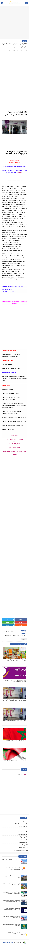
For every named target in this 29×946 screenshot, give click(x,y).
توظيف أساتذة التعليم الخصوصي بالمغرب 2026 (15, 660)
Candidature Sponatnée (20, 850)
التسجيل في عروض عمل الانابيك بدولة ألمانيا (15, 740)
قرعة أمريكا (23, 837)
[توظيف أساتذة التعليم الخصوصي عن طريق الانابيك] (14, 714)
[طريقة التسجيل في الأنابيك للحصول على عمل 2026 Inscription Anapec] (14, 673)
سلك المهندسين (22, 834)
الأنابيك (24, 41)
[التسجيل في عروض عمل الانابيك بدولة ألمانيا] (14, 734)
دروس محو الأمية (22, 831)
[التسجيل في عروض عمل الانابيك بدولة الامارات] (14, 754)
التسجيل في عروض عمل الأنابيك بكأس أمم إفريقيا (14, 700)
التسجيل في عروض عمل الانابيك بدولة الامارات (15, 760)
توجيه (24, 829)
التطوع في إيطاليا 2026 (20, 823)
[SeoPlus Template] (25, 942)
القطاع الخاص (22, 826)
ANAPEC (20, 172)
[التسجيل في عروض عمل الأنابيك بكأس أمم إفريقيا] (14, 693)
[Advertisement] (14, 23)
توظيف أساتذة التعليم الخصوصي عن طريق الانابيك (14, 720)
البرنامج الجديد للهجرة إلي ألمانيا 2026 (11, 884)
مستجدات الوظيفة (21, 839)
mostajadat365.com (8, 942)
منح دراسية (23, 844)
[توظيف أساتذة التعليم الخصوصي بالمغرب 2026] (14, 653)
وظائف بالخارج (22, 847)
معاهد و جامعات (22, 842)
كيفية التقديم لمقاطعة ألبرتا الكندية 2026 (11, 859)
